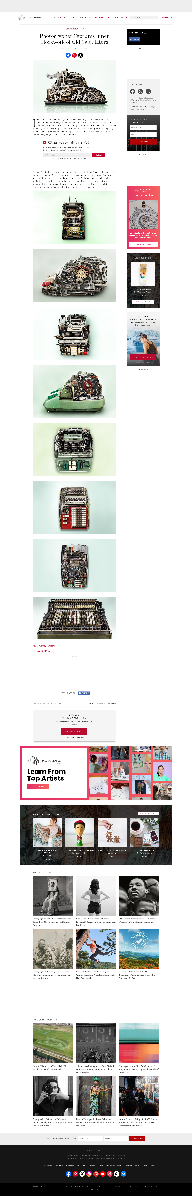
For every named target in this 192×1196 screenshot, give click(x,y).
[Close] (132, 571)
